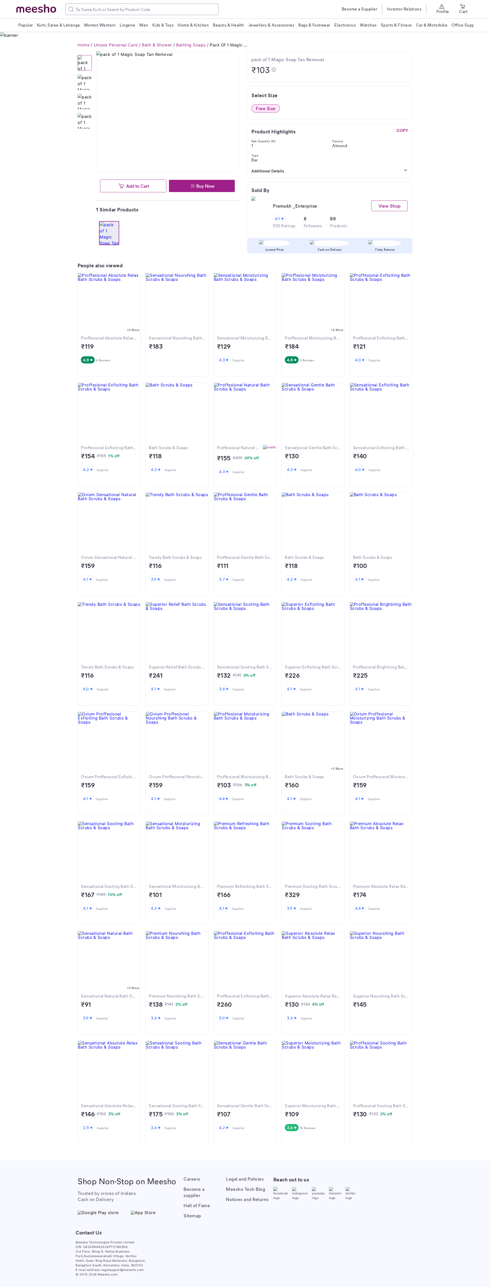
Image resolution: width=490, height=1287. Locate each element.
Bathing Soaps (191, 44)
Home (84, 44)
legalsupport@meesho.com (122, 1270)
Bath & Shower (157, 44)
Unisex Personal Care (116, 44)
